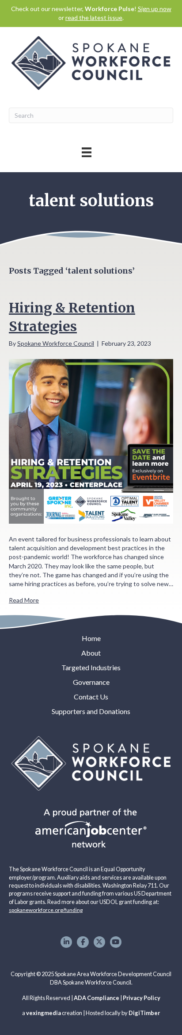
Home (91, 638)
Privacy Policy (141, 997)
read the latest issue (93, 17)
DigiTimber (144, 1012)
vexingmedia (43, 1012)
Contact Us (91, 696)
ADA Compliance (96, 997)
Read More (24, 600)
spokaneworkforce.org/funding (46, 910)
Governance (91, 682)
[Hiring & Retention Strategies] (91, 440)
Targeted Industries (91, 667)
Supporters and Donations (91, 711)
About (91, 653)
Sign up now (154, 8)
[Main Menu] (87, 152)
